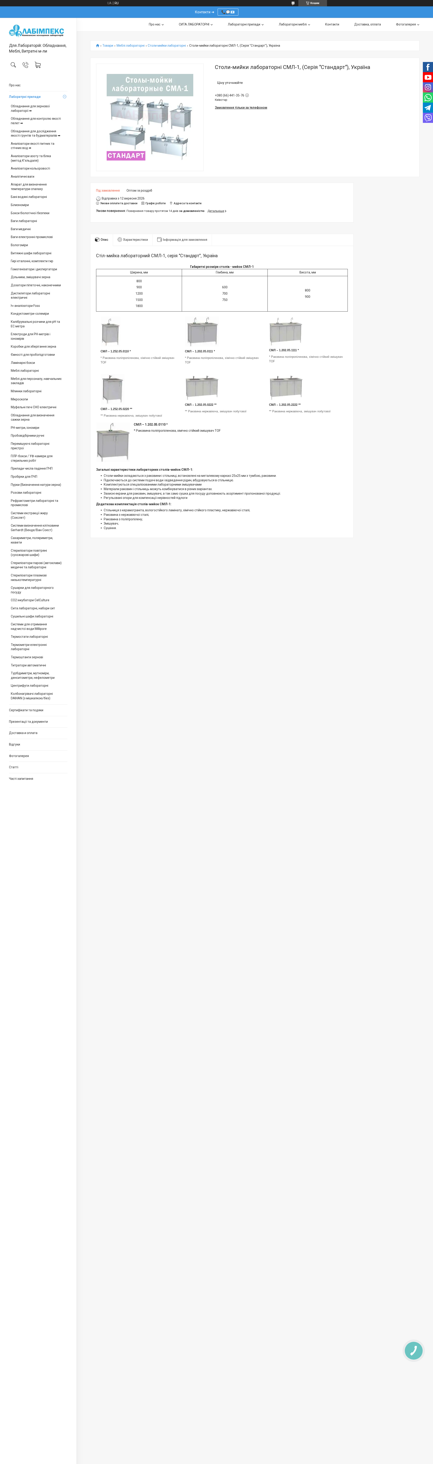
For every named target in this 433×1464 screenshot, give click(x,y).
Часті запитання (21, 778)
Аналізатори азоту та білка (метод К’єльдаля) (31, 158)
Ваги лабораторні (24, 221)
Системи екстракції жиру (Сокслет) (29, 515)
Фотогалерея (19, 756)
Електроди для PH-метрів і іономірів (30, 336)
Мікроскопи (19, 399)
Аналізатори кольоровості (30, 168)
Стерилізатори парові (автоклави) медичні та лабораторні (36, 565)
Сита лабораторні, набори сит (33, 608)
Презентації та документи (28, 721)
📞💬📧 (228, 12)
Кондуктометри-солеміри (30, 313)
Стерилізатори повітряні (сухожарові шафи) (29, 553)
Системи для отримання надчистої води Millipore (29, 626)
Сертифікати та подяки (26, 710)
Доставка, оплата (367, 24)
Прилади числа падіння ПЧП (32, 468)
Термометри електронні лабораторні (29, 647)
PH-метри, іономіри (25, 427)
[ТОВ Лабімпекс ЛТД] (38, 31)
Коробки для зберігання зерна (33, 346)
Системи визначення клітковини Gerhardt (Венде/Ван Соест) (35, 528)
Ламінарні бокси (23, 363)
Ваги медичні (21, 229)
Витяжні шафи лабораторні (31, 253)
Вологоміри (19, 245)
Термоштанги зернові (27, 657)
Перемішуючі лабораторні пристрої (30, 446)
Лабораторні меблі (293, 24)
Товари (107, 45)
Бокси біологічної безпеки (30, 213)
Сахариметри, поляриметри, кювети (32, 540)
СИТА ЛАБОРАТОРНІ (194, 24)
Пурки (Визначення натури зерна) (36, 484)
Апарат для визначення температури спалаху (29, 187)
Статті (13, 767)
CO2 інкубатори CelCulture (30, 600)
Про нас (15, 85)
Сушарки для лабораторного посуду (32, 590)
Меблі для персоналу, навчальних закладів (36, 381)
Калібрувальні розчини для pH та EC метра (35, 324)
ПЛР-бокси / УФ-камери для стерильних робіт (32, 458)
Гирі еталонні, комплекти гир (32, 261)
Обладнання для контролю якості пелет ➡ (36, 121)
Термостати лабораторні (29, 636)
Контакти (332, 24)
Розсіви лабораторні (26, 492)
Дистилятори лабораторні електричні (30, 295)
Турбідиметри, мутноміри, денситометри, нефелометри (33, 675)
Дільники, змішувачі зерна (30, 277)
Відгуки (14, 744)
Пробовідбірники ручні (27, 435)
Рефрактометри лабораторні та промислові (34, 503)
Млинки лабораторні (26, 391)
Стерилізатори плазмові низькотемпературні (29, 578)
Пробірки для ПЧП (24, 476)
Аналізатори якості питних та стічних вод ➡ (32, 146)
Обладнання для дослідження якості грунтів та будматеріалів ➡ (35, 133)
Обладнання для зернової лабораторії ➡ (30, 108)
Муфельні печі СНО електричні (33, 407)
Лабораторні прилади (244, 24)
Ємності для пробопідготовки (33, 354)
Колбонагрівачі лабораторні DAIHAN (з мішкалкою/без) (32, 696)
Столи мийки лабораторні (167, 45)
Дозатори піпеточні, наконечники (36, 285)
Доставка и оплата (23, 733)
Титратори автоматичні (28, 665)
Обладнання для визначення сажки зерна (32, 417)
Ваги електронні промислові (32, 237)
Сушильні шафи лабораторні (32, 616)
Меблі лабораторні (25, 370)
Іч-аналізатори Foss (25, 305)
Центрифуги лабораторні (29, 685)
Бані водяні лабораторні (29, 197)
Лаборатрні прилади (25, 97)
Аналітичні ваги (22, 176)
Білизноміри (20, 205)
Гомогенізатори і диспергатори (34, 269)
